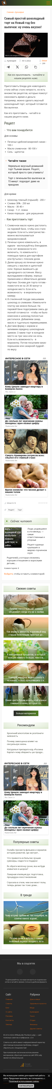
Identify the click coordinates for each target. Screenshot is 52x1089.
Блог (7, 1008)
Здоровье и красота (38, 1003)
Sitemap (9, 1024)
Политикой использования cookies (24, 1081)
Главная (9, 999)
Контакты (10, 1020)
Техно (32, 1016)
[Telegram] (8, 67)
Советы (9, 1003)
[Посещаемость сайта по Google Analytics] (26, 1065)
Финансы (33, 1024)
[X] (17, 67)
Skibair (44, 60)
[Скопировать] (35, 67)
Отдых (32, 1020)
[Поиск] (36, 3)
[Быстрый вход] (42, 3)
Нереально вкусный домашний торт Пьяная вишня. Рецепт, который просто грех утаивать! (26, 169)
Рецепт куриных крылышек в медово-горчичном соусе (37, 548)
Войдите (8, 573)
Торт (20, 510)
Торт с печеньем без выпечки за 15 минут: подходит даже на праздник (26, 181)
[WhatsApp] (26, 67)
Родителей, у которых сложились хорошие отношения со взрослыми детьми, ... (24, 560)
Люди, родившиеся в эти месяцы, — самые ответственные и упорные (37, 534)
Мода (32, 1008)
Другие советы (36, 1028)
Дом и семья (35, 999)
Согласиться (26, 1086)
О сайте (9, 1012)
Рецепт (11, 510)
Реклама (9, 1016)
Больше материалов (26, 713)
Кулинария (34, 1012)
